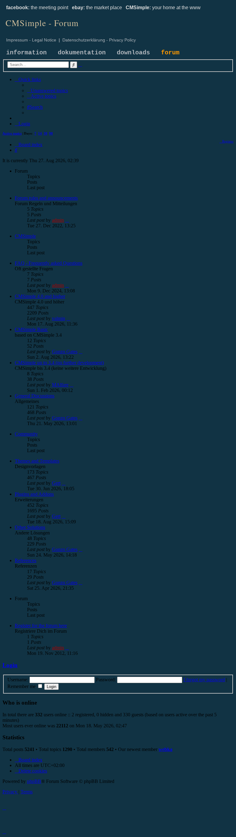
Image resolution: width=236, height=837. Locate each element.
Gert (56, 483)
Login (10, 665)
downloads (133, 52)
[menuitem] (47, 90)
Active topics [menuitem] (12, 133)
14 (40, 133)
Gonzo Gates (64, 351)
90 (51, 133)
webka (165, 749)
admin (58, 220)
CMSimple (25, 236)
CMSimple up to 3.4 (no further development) (59, 362)
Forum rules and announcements (46, 198)
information (26, 52)
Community (26, 433)
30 (45, 133)
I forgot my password (204, 679)
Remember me (22, 686)
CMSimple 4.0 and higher (40, 296)
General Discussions (34, 395)
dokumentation (82, 52)
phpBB (34, 781)
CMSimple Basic (31, 329)
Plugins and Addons (34, 494)
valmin (58, 318)
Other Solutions (30, 527)
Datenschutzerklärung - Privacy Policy (99, 39)
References (25, 560)
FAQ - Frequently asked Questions (48, 263)
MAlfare (60, 384)
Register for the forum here (41, 625)
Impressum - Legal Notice (31, 39)
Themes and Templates (37, 460)
